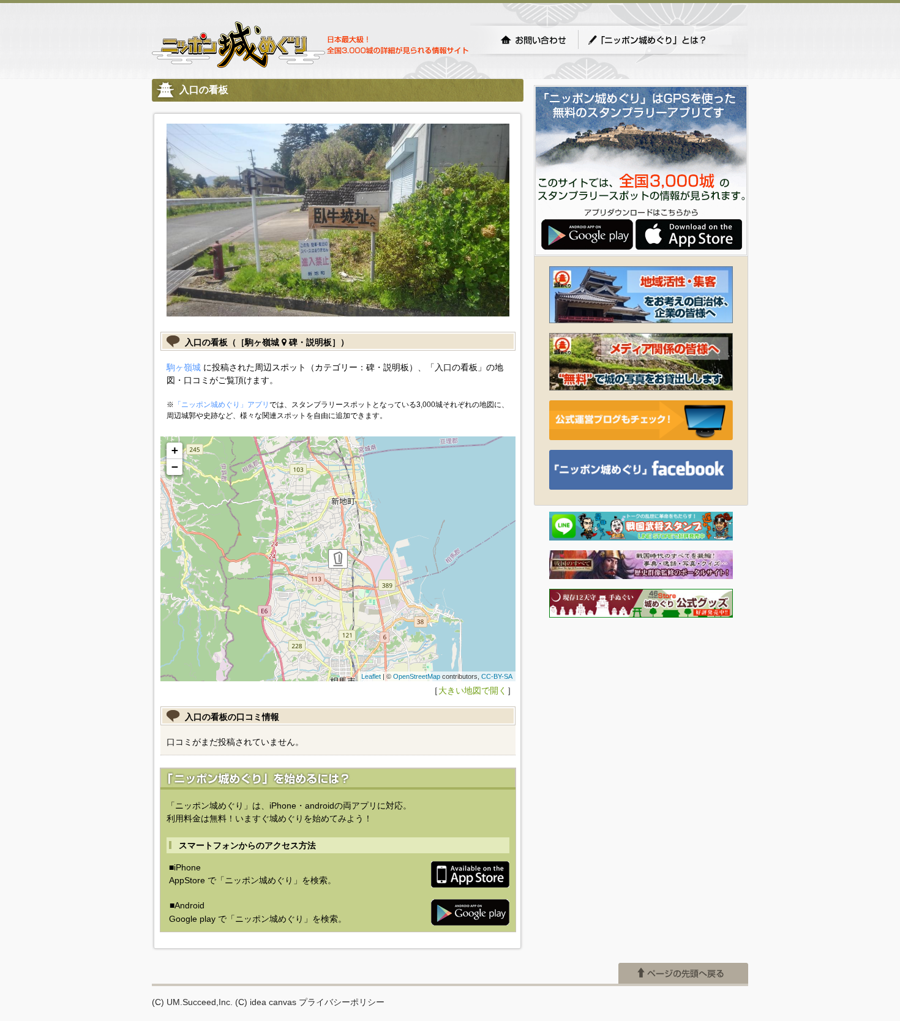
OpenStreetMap (416, 676)
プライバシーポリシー (341, 1002)
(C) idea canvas (265, 1002)
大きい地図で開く (472, 690)
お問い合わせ (533, 40)
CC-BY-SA (496, 676)
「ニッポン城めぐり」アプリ (221, 404)
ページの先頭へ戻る (683, 973)
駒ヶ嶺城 (184, 367)
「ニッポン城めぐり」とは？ (659, 40)
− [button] (174, 466)
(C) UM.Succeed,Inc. (192, 1002)
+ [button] (174, 450)
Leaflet (371, 676)
